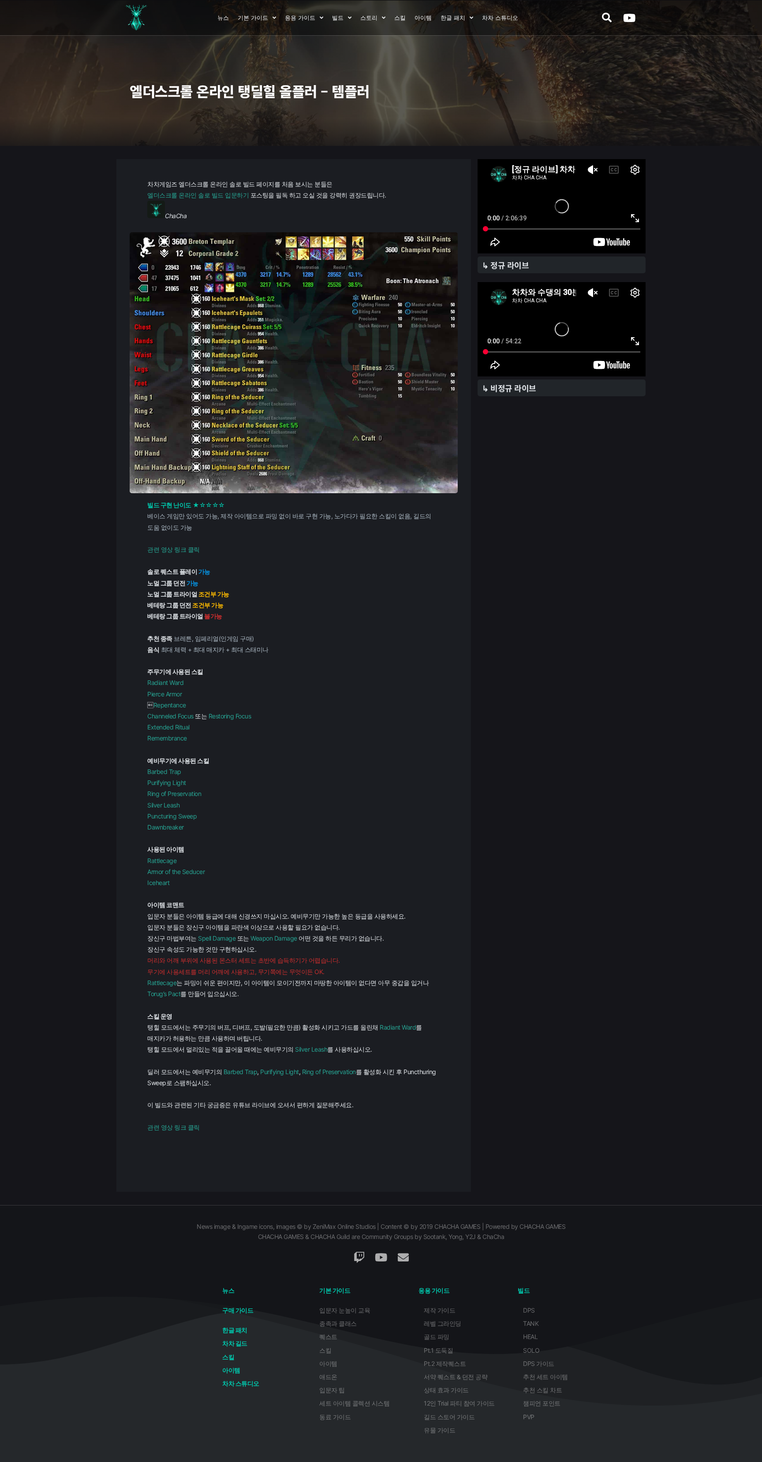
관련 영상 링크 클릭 (173, 549)
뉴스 (223, 17)
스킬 (400, 17)
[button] (606, 17)
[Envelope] (403, 1257)
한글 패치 (453, 17)
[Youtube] (629, 18)
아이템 (423, 17)
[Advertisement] (561, 572)
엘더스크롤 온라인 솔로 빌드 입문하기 (198, 195)
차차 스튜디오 (500, 17)
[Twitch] (359, 1257)
